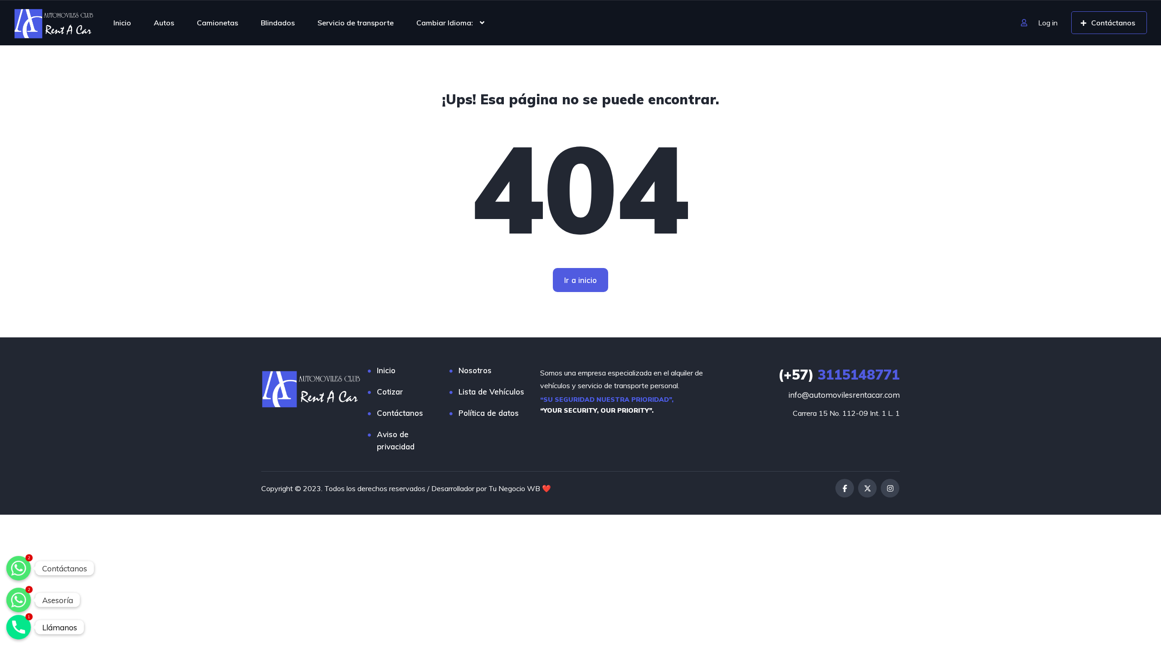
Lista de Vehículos (491, 391)
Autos (164, 22)
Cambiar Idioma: (444, 22)
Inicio (122, 22)
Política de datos (489, 413)
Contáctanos (400, 413)
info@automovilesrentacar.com (844, 395)
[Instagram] (890, 488)
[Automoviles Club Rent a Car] (54, 22)
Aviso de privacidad (396, 440)
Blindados (278, 22)
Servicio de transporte (355, 22)
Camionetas (217, 22)
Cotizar (390, 391)
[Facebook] (844, 488)
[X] (867, 488)
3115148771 (839, 374)
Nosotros (475, 370)
